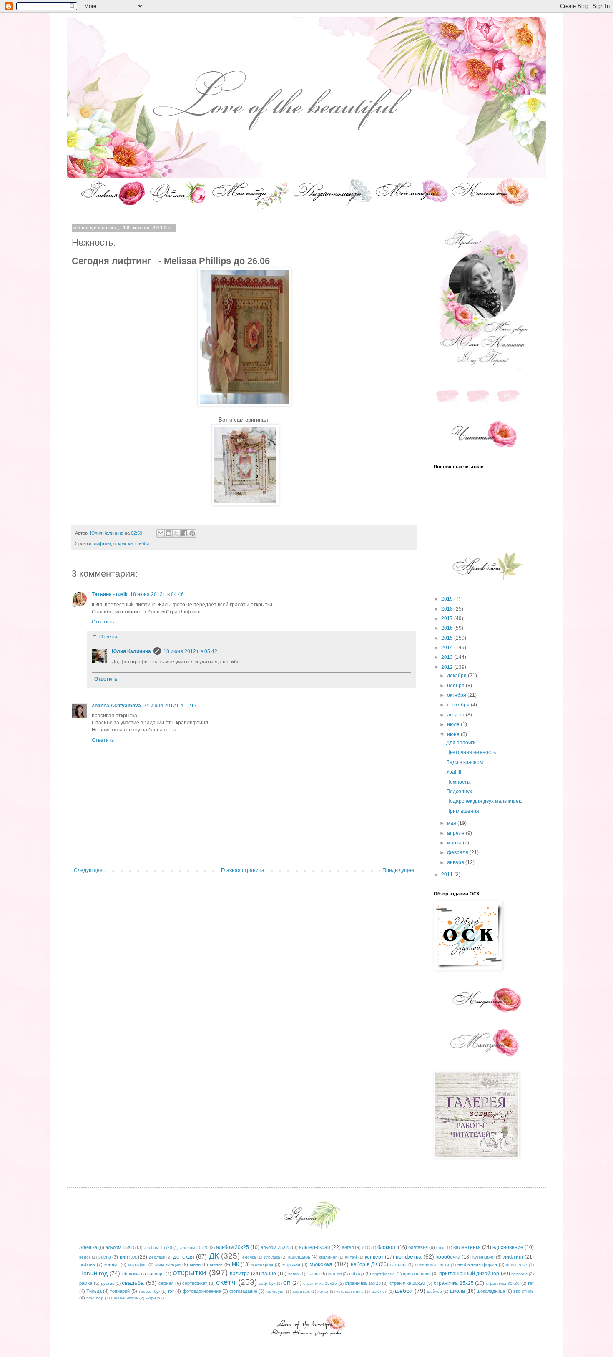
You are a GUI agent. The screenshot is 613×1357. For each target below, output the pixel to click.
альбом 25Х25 (276, 1247)
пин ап (334, 1274)
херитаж (301, 1291)
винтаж (128, 1257)
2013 (447, 657)
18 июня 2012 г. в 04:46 (157, 594)
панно (268, 1274)
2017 (447, 618)
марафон (137, 1264)
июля (454, 724)
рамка (85, 1283)
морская (291, 1264)
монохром (262, 1264)
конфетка (409, 1256)
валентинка (467, 1247)
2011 (447, 874)
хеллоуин (275, 1291)
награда (398, 1264)
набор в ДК (364, 1264)
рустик (107, 1283)
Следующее (88, 870)
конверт (374, 1257)
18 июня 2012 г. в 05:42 (190, 651)
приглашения (417, 1273)
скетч (226, 1282)
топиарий (120, 1291)
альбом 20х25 (232, 1247)
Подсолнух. (459, 791)
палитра (240, 1274)
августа (456, 715)
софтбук (267, 1283)
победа (356, 1273)
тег (531, 1283)
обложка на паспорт (143, 1273)
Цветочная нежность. (471, 752)
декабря (457, 675)
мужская (320, 1264)
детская (183, 1256)
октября (457, 695)
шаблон (379, 1291)
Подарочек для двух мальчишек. (484, 801)
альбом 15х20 (158, 1247)
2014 (447, 648)
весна (104, 1256)
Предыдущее (398, 870)
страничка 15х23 (363, 1283)
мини (195, 1264)
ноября (456, 686)
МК (235, 1264)
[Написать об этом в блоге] (168, 533)
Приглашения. (463, 811)
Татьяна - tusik (110, 594)
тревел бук (149, 1291)
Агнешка (88, 1247)
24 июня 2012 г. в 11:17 (170, 706)
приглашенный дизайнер (469, 1274)
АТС (366, 1247)
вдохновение (507, 1247)
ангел (348, 1247)
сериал (165, 1283)
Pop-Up (153, 1298)
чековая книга (350, 1291)
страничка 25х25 (454, 1283)
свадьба (133, 1282)
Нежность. (458, 782)
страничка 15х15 (320, 1283)
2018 (447, 609)
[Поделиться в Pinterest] (192, 533)
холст (323, 1291)
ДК (214, 1255)
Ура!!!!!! (454, 772)
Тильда (94, 1291)
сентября (459, 705)
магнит (111, 1264)
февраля (458, 852)
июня (454, 734)
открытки (123, 543)
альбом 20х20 (194, 1247)
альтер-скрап (314, 1247)
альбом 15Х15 (121, 1247)
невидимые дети (432, 1264)
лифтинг (102, 543)
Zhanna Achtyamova (116, 706)
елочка (249, 1257)
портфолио (383, 1274)
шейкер (434, 1291)
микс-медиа (168, 1264)
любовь (87, 1264)
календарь (299, 1256)
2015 (447, 638)
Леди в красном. (465, 762)
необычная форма (477, 1264)
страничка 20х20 (407, 1283)
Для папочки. (461, 743)
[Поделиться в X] (176, 533)
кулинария (483, 1256)
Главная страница (242, 870)
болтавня (418, 1247)
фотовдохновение (202, 1291)
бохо (441, 1247)
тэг (171, 1291)
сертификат (194, 1283)
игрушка (272, 1257)
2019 (447, 599)
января (456, 862)
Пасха (313, 1273)
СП (287, 1283)
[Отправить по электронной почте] (160, 533)
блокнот (386, 1247)
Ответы (108, 637)
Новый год (93, 1273)
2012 (447, 667)
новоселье (516, 1264)
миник (216, 1264)
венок (84, 1257)
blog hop (94, 1298)
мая (452, 823)
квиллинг (328, 1257)
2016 (447, 628)
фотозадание (243, 1291)
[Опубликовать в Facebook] (184, 533)
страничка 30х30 (503, 1283)
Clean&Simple (124, 1298)
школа (457, 1291)
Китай (351, 1257)
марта (455, 843)
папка (293, 1274)
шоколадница (491, 1291)
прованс (519, 1274)
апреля (456, 833)
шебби (142, 543)
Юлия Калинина (131, 651)
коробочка (448, 1257)
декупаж (157, 1257)
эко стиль (523, 1291)
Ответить (103, 622)
